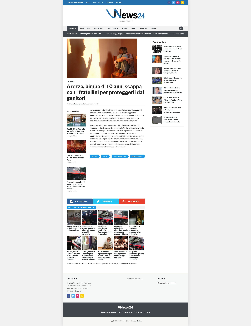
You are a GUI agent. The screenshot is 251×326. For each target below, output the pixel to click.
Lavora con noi (97, 2)
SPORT (133, 28)
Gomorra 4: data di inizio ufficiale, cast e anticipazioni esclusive (172, 110)
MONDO (124, 28)
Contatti (119, 2)
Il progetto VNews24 (75, 2)
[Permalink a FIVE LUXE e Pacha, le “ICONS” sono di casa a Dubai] (76, 147)
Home (69, 263)
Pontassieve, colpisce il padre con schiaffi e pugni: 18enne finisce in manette (76, 185)
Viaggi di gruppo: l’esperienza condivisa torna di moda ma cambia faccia (132, 34)
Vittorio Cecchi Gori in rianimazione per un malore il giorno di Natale (173, 90)
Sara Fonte (78, 104)
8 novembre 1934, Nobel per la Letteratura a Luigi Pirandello (173, 49)
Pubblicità (109, 2)
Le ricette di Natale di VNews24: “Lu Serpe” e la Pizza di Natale (173, 100)
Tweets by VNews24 (134, 279)
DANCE (153, 28)
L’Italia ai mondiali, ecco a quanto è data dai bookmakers (173, 80)
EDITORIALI (98, 28)
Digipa (139, 321)
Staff (88, 2)
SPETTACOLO (113, 28)
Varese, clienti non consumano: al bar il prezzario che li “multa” (172, 119)
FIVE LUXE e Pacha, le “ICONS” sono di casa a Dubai (75, 158)
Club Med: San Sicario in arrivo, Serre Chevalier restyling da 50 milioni (76, 131)
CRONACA (72, 28)
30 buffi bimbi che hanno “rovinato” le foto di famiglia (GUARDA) (172, 70)
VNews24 (125, 307)
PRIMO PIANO (85, 28)
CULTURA (143, 28)
